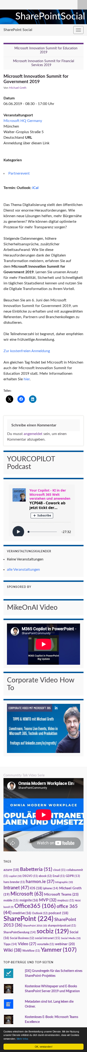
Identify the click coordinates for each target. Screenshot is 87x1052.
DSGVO (30, 876)
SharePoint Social (17, 30)
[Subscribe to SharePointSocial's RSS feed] (36, 4)
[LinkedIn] (5, 4)
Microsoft (26, 894)
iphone (50, 888)
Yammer (59, 950)
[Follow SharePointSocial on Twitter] (28, 4)
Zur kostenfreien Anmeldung (26, 351)
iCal (35, 188)
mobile (11, 900)
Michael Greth (17, 87)
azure (11, 870)
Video (27, 944)
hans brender (14, 882)
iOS (36, 888)
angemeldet (33, 434)
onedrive (21, 913)
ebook (45, 876)
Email (59, 876)
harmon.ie (40, 882)
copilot (15, 876)
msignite (28, 900)
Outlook (40, 913)
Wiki (12, 950)
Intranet (16, 888)
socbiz (53, 931)
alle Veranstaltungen (23, 569)
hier (27, 379)
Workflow (31, 951)
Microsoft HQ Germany (22, 121)
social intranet (47, 938)
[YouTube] (13, 4)
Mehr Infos (22, 1038)
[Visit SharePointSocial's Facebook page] (21, 4)
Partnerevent (19, 173)
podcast (58, 913)
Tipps (10, 944)
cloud (59, 870)
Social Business (22, 938)
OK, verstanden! (43, 1046)
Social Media (71, 938)
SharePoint (28, 918)
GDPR (73, 876)
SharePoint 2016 (35, 925)
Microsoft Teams (61, 894)
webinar (65, 944)
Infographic (64, 882)
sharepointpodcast (62, 925)
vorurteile (45, 944)
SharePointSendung (19, 932)
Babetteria (36, 869)
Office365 (35, 906)
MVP (47, 900)
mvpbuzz (65, 900)
